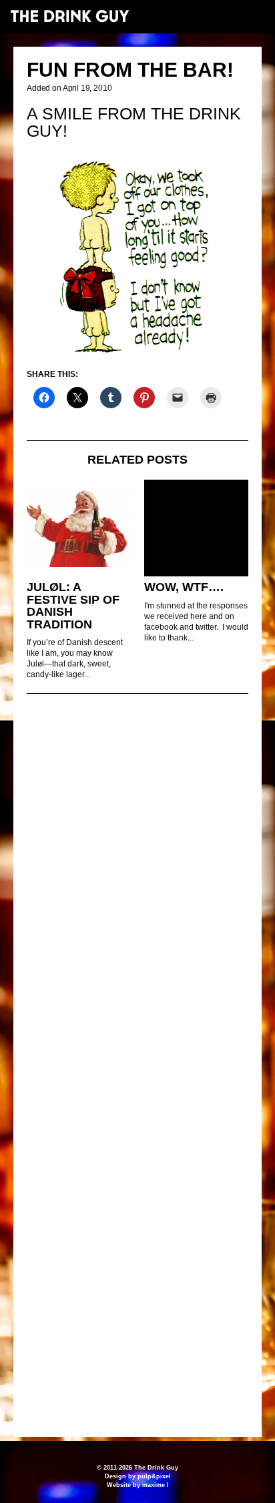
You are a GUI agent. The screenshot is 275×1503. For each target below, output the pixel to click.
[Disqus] (137, 886)
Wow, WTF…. (184, 587)
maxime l (155, 1485)
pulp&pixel (154, 1476)
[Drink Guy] (69, 16)
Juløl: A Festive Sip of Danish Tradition (73, 605)
